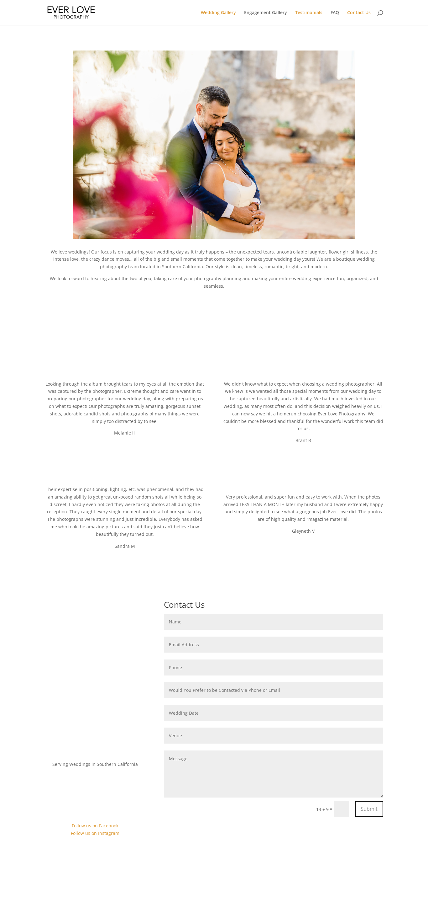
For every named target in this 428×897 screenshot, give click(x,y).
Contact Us (359, 12)
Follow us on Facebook (95, 826)
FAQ (335, 12)
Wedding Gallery (218, 12)
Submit (369, 808)
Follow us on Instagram (95, 833)
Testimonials (308, 12)
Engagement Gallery (265, 12)
